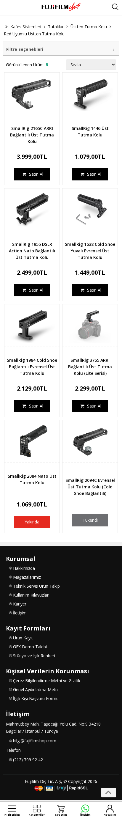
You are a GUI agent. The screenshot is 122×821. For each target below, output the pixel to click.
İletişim (20, 613)
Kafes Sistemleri (25, 26)
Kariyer (19, 604)
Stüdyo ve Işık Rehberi (34, 655)
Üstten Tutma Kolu (88, 26)
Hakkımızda (24, 568)
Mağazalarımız (27, 577)
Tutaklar (56, 26)
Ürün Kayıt (23, 638)
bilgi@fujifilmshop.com (34, 740)
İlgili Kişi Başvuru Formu (36, 698)
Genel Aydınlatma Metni (36, 689)
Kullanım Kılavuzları (31, 595)
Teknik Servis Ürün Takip (36, 586)
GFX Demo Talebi (30, 646)
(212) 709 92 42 (28, 759)
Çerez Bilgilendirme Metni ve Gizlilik (46, 680)
